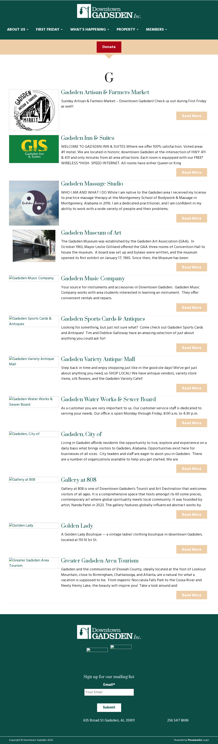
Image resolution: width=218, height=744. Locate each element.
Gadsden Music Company (93, 278)
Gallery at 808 (78, 480)
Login (206, 740)
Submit (109, 707)
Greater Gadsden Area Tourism (100, 560)
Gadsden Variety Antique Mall (98, 359)
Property (126, 30)
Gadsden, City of (81, 434)
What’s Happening (88, 30)
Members (155, 30)
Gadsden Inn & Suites (87, 138)
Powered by (188, 740)
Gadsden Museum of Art (91, 233)
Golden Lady (77, 526)
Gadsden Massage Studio (92, 183)
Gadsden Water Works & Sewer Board (108, 399)
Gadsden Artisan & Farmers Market (105, 92)
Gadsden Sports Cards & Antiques (103, 319)
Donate (109, 47)
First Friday (48, 30)
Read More (191, 116)
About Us (16, 30)
